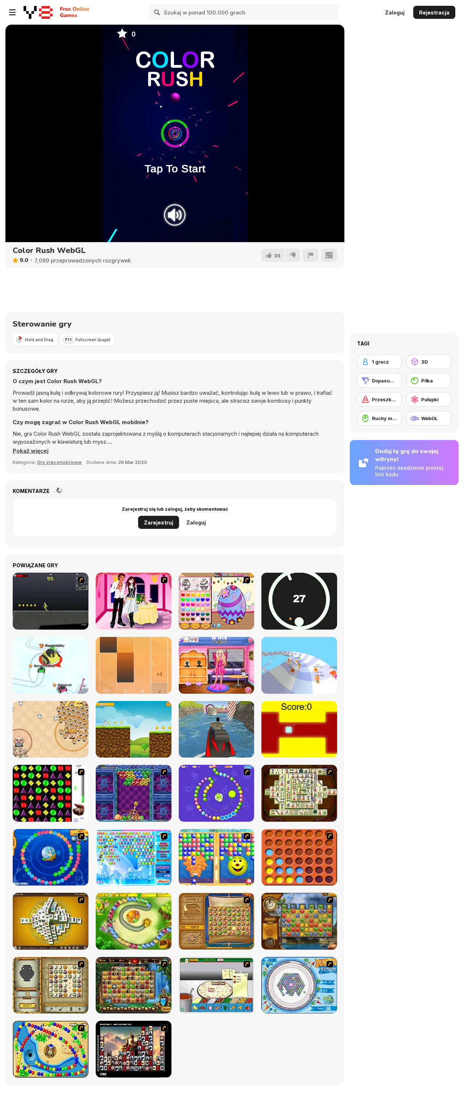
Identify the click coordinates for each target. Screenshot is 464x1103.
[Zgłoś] (311, 255)
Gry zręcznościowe (59, 462)
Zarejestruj (158, 522)
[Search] (157, 12)
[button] (31, 451)
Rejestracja (434, 12)
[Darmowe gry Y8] (38, 12)
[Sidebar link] (12, 12)
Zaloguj (395, 12)
